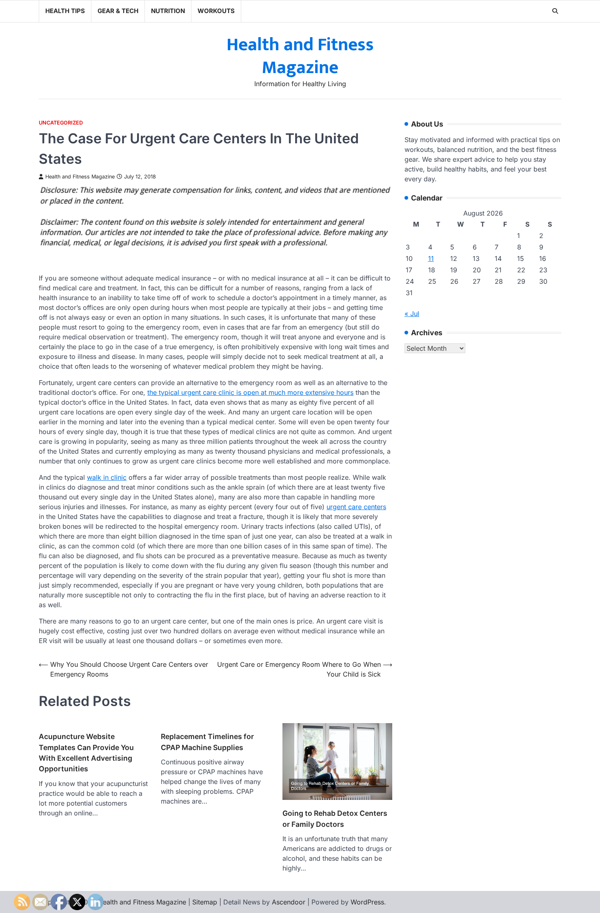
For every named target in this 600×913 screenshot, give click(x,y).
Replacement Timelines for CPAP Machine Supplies (207, 741)
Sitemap (204, 902)
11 (431, 259)
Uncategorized (61, 123)
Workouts (216, 11)
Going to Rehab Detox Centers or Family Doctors (334, 818)
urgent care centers (356, 507)
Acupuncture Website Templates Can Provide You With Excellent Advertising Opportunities (86, 752)
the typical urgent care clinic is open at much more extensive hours (250, 392)
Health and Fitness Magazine (300, 56)
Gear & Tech (118, 11)
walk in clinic (107, 477)
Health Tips (65, 11)
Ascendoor (288, 902)
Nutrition (168, 11)
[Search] (555, 11)
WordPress (367, 902)
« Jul (411, 314)
